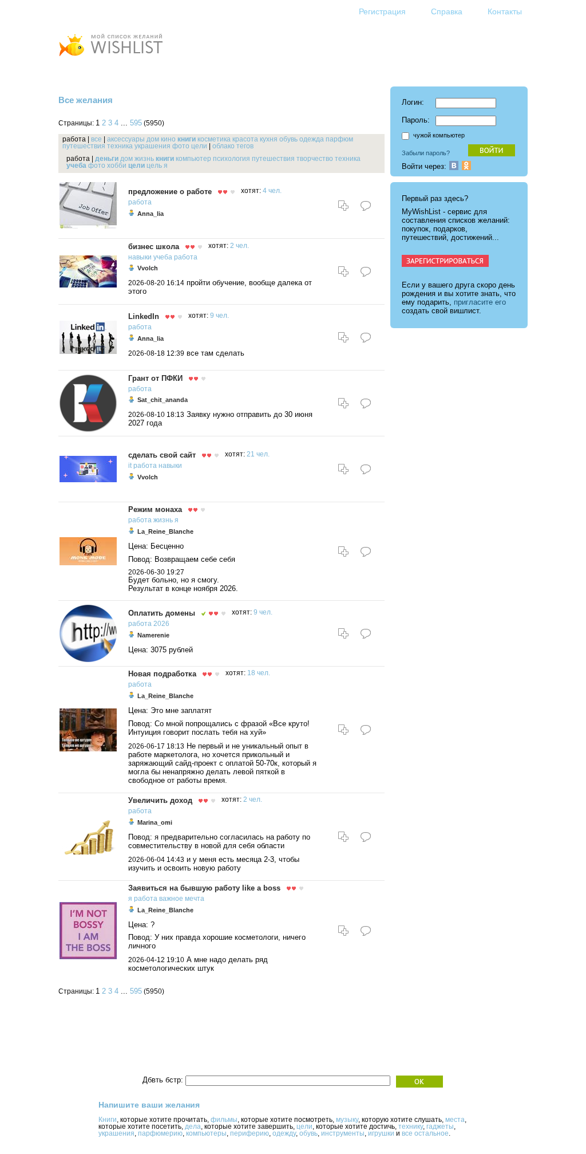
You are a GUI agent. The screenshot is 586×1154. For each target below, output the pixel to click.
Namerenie (153, 635)
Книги (107, 1119)
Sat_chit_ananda (162, 399)
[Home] (110, 57)
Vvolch (147, 268)
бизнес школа (153, 246)
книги (186, 139)
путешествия (83, 146)
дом (152, 139)
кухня (269, 139)
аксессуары (126, 139)
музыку (347, 1119)
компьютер (193, 158)
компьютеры (206, 1133)
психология (231, 158)
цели (199, 146)
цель (154, 165)
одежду (284, 1133)
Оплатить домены (161, 613)
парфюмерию (160, 1133)
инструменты (343, 1133)
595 (136, 123)
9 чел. (219, 315)
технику (410, 1126)
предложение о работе (170, 191)
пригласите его (480, 302)
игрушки (381, 1133)
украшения (152, 146)
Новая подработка (162, 673)
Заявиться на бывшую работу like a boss (204, 888)
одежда (311, 139)
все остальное (425, 1133)
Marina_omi (154, 822)
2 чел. (239, 245)
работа (140, 202)
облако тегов (233, 146)
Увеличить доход (160, 800)
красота (245, 139)
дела (193, 1126)
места (455, 1119)
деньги (106, 158)
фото (180, 146)
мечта (194, 898)
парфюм (339, 139)
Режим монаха (155, 509)
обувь (288, 139)
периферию (249, 1133)
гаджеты (440, 1126)
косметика (214, 139)
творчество (314, 158)
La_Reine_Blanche (165, 531)
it (130, 465)
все (96, 139)
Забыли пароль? (426, 152)
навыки (140, 257)
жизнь (144, 158)
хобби (116, 165)
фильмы (224, 1119)
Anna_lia (150, 213)
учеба (76, 165)
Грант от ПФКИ (155, 378)
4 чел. (272, 190)
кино (168, 139)
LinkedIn (143, 316)
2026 (161, 623)
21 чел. (258, 454)
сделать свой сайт (162, 455)
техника (120, 146)
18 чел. (258, 672)
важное (171, 898)
